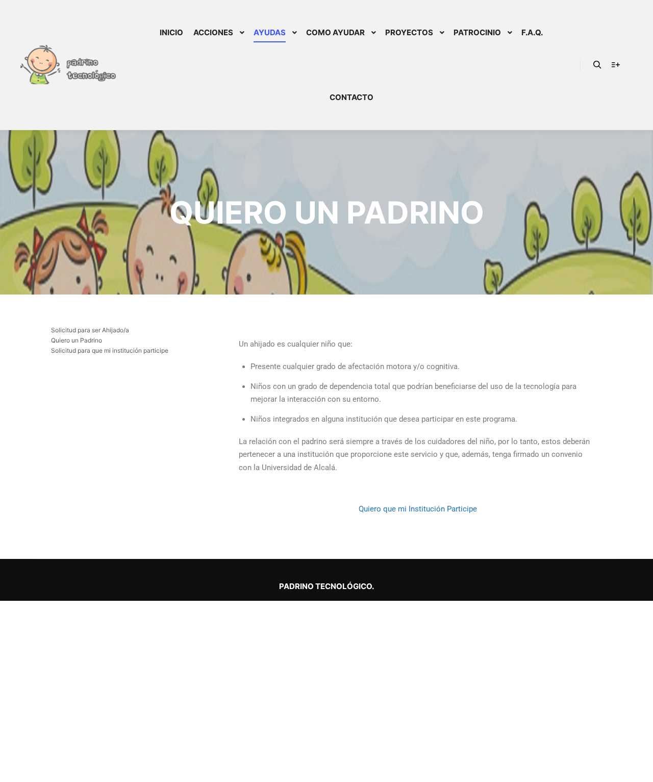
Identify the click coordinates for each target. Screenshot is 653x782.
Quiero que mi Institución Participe (418, 509)
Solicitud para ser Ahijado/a (90, 330)
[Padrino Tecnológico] (71, 64)
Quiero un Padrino (76, 340)
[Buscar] (597, 64)
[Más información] (616, 64)
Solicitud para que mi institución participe (109, 350)
